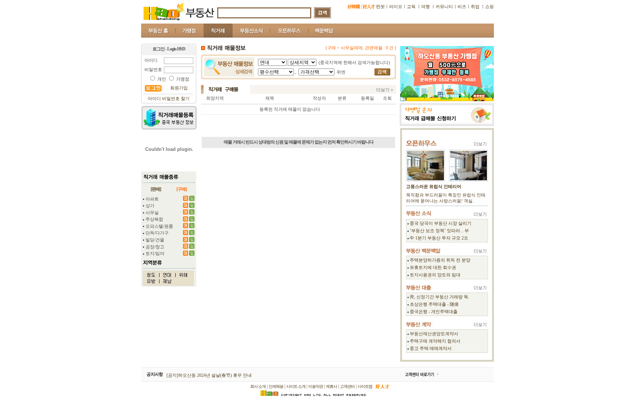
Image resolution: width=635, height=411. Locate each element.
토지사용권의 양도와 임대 (435, 274)
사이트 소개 (295, 386)
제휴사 (331, 386)
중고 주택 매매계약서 (431, 348)
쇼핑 (489, 6)
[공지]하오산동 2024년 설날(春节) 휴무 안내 (209, 375)
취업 (475, 6)
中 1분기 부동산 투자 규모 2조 (439, 238)
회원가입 (179, 88)
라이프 (395, 6)
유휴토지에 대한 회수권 (433, 267)
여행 (425, 6)
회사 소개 (258, 386)
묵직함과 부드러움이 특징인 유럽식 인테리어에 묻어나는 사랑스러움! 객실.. (445, 197)
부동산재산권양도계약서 (434, 333)
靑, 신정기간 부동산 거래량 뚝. (439, 297)
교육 (412, 6)
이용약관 (315, 386)
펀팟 (380, 6)
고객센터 (347, 386)
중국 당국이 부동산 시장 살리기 (440, 223)
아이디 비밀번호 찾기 (169, 98)
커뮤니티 (444, 6)
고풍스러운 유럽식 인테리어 (433, 186)
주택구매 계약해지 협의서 (435, 341)
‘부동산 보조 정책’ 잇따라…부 (439, 230)
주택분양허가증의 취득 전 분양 (440, 260)
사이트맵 (365, 386)
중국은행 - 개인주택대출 (434, 311)
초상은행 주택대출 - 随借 (434, 304)
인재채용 (276, 386)
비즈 (462, 6)
